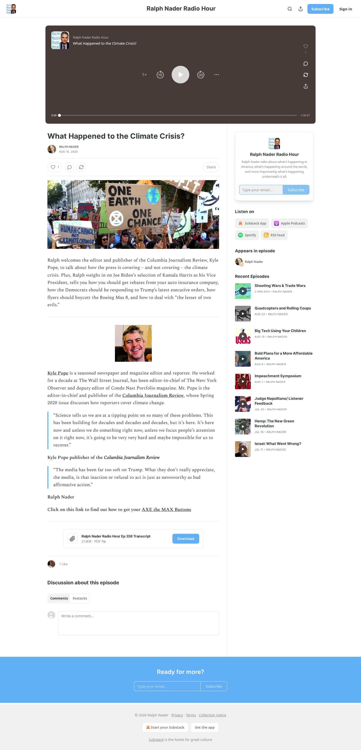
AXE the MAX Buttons (166, 509)
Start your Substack (167, 727)
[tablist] (68, 598)
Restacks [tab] (80, 598)
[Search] (290, 9)
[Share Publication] (300, 9)
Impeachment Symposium (278, 376)
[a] (243, 291)
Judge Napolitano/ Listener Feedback (279, 401)
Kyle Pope (57, 373)
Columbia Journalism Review (153, 395)
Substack (156, 739)
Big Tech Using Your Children (280, 330)
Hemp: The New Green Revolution (274, 423)
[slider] (178, 115)
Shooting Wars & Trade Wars (280, 285)
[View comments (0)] (306, 63)
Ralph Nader (69, 146)
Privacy (177, 715)
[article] (274, 291)
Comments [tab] (59, 598)
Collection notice (212, 715)
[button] (144, 75)
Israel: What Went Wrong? (278, 443)
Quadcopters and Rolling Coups (283, 308)
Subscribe (320, 8)
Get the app (205, 727)
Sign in (345, 8)
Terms (191, 715)
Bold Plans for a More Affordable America (284, 356)
